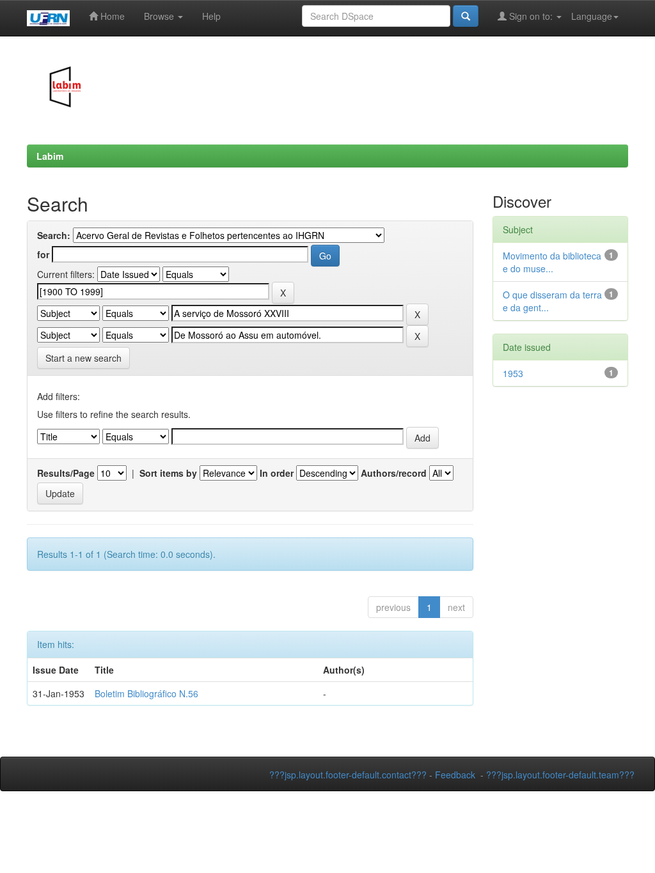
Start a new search (83, 358)
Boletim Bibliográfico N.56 (146, 693)
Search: (53, 235)
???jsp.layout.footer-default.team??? (560, 774)
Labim (49, 156)
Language (591, 16)
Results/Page (66, 473)
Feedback (455, 774)
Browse (160, 16)
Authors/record (394, 473)
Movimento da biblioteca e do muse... (552, 262)
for (43, 254)
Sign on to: (531, 16)
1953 (513, 373)
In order (277, 473)
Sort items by (168, 473)
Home (111, 16)
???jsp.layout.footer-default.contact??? (348, 774)
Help (211, 16)
